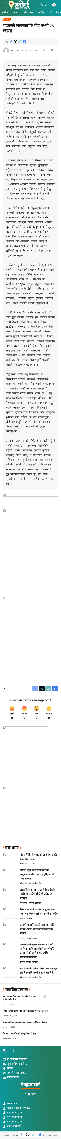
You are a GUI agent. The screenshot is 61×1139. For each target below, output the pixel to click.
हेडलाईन (38, 883)
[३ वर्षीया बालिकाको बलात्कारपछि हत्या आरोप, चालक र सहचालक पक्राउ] (10, 928)
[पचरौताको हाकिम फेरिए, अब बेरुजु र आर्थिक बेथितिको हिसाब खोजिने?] (10, 972)
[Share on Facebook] (11, 41)
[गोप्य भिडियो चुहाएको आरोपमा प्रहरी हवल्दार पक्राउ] (10, 858)
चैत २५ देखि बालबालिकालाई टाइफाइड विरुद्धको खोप (25, 1022)
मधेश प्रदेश (23, 863)
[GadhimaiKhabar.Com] (19, 5)
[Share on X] (15, 41)
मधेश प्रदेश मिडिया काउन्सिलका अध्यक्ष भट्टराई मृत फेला (25, 1011)
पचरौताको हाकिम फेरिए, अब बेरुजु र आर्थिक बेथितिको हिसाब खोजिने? (38, 970)
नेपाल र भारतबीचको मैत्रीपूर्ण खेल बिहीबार (20, 1034)
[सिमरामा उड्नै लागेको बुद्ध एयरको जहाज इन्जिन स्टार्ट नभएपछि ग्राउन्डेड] (10, 913)
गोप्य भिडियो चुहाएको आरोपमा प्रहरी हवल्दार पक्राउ (38, 857)
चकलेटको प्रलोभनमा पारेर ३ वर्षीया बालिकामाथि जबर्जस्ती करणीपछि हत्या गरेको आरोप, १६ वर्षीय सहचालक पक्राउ (38, 951)
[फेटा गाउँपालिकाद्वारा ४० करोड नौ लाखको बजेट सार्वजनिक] (50, 999)
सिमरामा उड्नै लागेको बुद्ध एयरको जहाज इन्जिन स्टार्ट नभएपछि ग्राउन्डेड (39, 911)
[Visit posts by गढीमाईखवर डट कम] (6, 50)
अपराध (22, 938)
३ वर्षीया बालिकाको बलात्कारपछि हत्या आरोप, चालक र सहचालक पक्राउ (37, 929)
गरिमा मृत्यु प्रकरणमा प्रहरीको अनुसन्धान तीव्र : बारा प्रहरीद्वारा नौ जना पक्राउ (37, 874)
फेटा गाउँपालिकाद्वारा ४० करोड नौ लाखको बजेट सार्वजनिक (20, 998)
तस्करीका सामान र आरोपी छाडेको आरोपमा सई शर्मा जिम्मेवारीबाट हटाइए (37, 894)
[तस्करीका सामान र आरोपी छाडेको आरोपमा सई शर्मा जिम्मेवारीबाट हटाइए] (10, 893)
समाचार (6, 19)
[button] (5, 5)
